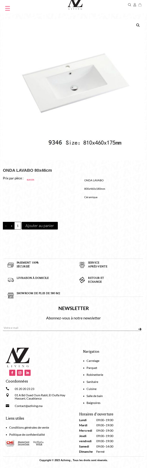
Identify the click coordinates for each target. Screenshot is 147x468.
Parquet (92, 368)
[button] (138, 25)
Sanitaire (92, 381)
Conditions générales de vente (29, 427)
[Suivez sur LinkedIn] (27, 373)
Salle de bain (95, 396)
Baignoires (93, 403)
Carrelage (93, 360)
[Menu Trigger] (7, 8)
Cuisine (91, 389)
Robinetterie (95, 374)
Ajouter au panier (39, 225)
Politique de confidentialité (27, 434)
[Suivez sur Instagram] (20, 373)
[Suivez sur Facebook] (12, 373)
